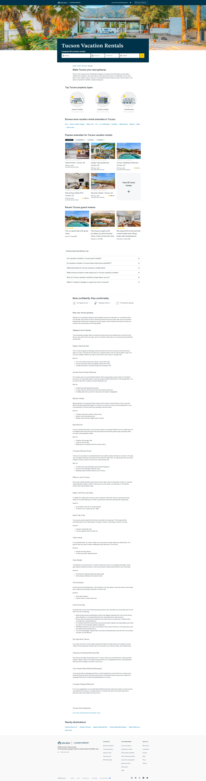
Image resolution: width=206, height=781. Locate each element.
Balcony (132, 124)
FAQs (122, 770)
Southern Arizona (85, 727)
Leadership (146, 749)
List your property (126, 745)
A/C (96, 124)
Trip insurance (107, 756)
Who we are (146, 745)
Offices (145, 763)
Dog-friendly (80, 139)
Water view (90, 124)
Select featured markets (128, 756)
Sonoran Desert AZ (71, 727)
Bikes (138, 124)
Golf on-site (70, 127)
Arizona (84, 66)
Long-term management (128, 759)
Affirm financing (107, 759)
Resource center (125, 763)
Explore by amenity (108, 745)
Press (144, 759)
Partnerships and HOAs (127, 752)
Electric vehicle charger (77, 124)
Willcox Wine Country (135, 727)
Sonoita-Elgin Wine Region (118, 727)
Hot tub (91, 139)
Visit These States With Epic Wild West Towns (87, 713)
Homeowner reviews (126, 749)
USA (79, 66)
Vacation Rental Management (120, 2)
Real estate (124, 767)
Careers (145, 752)
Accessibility (94, 778)
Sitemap (72, 778)
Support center (107, 752)
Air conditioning (105, 124)
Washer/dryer (123, 124)
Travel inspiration (108, 749)
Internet (100, 139)
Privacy (78, 778)
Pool (66, 124)
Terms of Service (85, 778)
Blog (144, 756)
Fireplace (114, 124)
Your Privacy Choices (104, 778)
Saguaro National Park (100, 727)
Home (74, 66)
